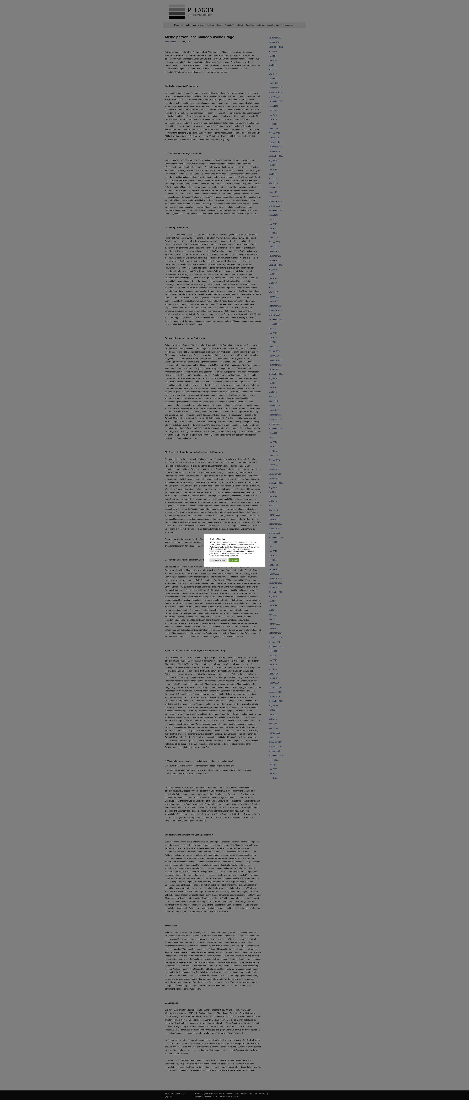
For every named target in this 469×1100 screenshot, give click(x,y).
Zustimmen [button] (234, 560)
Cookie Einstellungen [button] (218, 560)
